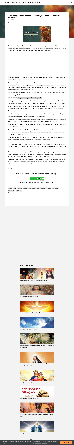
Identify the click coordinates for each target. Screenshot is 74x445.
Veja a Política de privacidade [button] (40, 443)
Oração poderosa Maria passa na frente (29, 433)
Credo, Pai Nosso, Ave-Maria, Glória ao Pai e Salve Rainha (33, 280)
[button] (8, 22)
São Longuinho (11, 190)
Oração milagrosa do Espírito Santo (28, 329)
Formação (19, 188)
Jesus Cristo (43, 188)
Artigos (10, 188)
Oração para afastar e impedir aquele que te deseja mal (33, 382)
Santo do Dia (55, 188)
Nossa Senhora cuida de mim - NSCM (24, 2)
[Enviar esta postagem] (8, 193)
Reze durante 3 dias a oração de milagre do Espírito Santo (33, 312)
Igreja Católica (32, 188)
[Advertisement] (37, 65)
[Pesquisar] (72, 2)
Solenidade (18, 190)
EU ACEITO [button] (66, 442)
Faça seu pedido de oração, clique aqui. (29, 398)
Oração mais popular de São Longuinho (30, 98)
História (25, 188)
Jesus (38, 188)
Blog (15, 188)
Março (49, 188)
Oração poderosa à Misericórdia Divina (29, 296)
